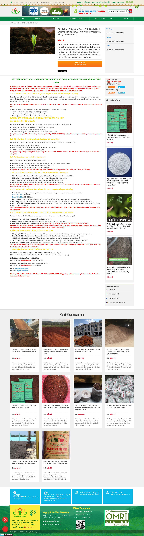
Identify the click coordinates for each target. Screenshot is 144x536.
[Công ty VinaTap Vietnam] (15, 11)
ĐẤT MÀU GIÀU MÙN (75, 152)
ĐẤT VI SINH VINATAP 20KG (57, 152)
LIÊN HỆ (126, 18)
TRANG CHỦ (20, 18)
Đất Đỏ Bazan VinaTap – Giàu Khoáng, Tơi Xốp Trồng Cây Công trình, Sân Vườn (56, 351)
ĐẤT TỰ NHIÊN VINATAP (54, 134)
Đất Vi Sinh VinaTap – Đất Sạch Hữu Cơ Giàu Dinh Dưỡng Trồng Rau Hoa (55, 462)
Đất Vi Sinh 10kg (17, 195)
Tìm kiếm (127, 11)
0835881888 (116, 81)
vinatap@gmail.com (21, 268)
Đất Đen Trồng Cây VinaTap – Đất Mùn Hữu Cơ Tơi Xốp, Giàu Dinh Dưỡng (24, 462)
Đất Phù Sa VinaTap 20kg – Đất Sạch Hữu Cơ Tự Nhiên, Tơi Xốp (24, 406)
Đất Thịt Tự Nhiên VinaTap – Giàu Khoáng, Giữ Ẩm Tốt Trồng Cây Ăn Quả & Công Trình (118, 351)
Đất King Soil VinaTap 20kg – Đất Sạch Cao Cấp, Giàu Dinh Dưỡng (119, 406)
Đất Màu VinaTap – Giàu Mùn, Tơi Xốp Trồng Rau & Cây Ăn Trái (87, 350)
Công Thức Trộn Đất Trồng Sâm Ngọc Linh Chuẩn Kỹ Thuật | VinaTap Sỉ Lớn (56, 406)
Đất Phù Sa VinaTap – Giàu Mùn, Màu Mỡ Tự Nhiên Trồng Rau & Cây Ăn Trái (24, 350)
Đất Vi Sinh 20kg (17, 197)
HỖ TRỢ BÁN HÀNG (112, 84)
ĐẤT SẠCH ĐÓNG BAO (30, 23)
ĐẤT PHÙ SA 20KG (64, 184)
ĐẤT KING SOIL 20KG (79, 184)
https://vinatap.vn (22, 271)
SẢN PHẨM (55, 18)
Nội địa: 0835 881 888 (87, 11)
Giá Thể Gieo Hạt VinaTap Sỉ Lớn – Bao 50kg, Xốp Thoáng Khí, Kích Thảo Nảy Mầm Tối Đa (87, 408)
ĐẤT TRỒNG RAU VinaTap (33, 169)
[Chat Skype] (111, 87)
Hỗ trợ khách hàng (112, 89)
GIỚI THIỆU (37, 18)
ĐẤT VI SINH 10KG (49, 169)
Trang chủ (15, 23)
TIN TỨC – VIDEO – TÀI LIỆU (104, 18)
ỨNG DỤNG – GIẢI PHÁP (77, 18)
